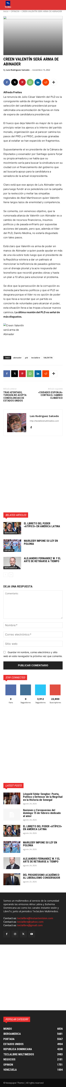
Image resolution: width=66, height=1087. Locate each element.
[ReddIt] (45, 82)
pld (26, 357)
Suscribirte (55, 685)
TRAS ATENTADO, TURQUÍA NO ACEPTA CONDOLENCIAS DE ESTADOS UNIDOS (14, 396)
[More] (53, 82)
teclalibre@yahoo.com (30, 921)
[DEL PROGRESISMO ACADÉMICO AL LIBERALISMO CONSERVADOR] (11, 879)
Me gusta (11, 685)
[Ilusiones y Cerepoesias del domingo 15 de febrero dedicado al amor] (11, 815)
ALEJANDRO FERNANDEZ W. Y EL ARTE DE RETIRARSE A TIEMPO (42, 560)
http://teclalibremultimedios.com (44, 421)
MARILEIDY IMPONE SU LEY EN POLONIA (41, 542)
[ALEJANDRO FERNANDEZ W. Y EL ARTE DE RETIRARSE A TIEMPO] (12, 563)
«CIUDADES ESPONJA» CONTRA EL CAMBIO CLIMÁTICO (50, 395)
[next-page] (11, 575)
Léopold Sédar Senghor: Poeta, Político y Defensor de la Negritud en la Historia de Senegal (42, 796)
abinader (17, 357)
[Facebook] (6, 82)
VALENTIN (47, 357)
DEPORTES (8, 550)
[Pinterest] (22, 82)
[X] (14, 82)
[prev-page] (5, 575)
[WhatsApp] (30, 82)
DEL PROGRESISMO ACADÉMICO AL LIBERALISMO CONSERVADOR (41, 876)
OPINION (15, 11)
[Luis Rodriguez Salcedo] (16, 422)
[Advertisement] (33, 474)
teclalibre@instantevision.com (35, 918)
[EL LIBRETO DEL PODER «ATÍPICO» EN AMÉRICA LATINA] (12, 528)
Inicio (5, 11)
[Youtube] (31, 934)
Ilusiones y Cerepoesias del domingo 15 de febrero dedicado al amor (42, 813)
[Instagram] (15, 934)
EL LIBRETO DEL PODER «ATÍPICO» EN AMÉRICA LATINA (42, 525)
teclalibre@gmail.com (30, 925)
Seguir (25, 685)
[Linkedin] (38, 82)
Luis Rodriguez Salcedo (17, 70)
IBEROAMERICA (10, 533)
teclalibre (35, 357)
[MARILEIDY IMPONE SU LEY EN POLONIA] (12, 545)
